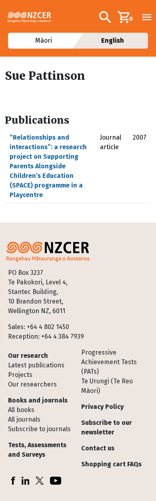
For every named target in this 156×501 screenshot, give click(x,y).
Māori (43, 40)
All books (21, 410)
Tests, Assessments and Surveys (37, 449)
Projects (20, 375)
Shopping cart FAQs (111, 464)
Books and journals (38, 400)
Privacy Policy (102, 406)
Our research (28, 355)
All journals (24, 419)
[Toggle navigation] (147, 17)
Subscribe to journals (39, 429)
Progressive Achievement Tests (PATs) (109, 362)
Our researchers (32, 384)
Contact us (97, 448)
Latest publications (36, 365)
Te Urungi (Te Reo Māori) (107, 385)
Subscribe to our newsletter (106, 427)
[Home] (32, 17)
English (112, 40)
